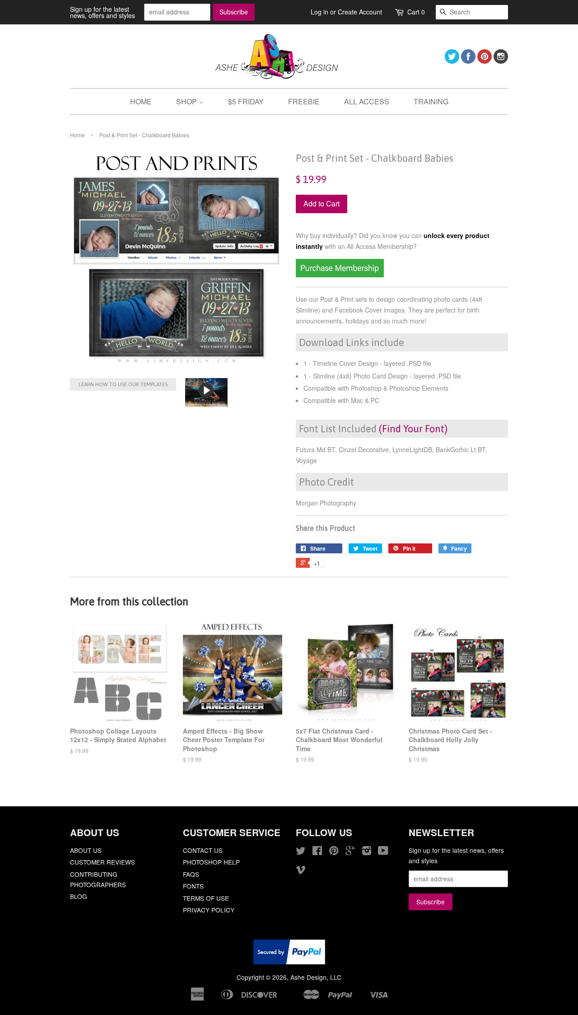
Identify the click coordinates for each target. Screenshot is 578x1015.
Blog (78, 896)
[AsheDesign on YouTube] (383, 851)
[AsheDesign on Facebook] (468, 61)
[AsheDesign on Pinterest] (484, 61)
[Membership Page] (340, 274)
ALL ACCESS (366, 101)
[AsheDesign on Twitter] (452, 61)
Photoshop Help (211, 861)
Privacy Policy (208, 909)
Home (77, 135)
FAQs (191, 874)
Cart (416, 11)
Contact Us (203, 850)
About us (86, 850)
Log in (319, 11)
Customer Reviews (102, 861)
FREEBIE (304, 101)
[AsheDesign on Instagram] (501, 61)
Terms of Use (206, 898)
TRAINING (431, 101)
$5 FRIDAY (246, 101)
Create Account (360, 11)
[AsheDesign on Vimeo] (301, 870)
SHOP (187, 101)
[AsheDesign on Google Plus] (350, 851)
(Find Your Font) (413, 429)
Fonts (193, 885)
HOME (141, 101)
